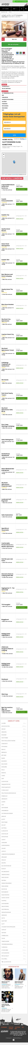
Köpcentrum (5, 836)
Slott (3, 924)
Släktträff (4, 921)
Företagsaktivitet (6, 787)
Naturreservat (5, 871)
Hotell (10, 12)
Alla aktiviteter (7, 962)
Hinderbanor (5, 810)
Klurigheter (5, 831)
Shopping (4, 900)
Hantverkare (5, 807)
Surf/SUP (4, 929)
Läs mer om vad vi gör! (20, 1034)
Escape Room (5, 781)
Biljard (3, 758)
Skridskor (4, 915)
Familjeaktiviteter (6, 784)
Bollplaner (4, 764)
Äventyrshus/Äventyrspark (8, 740)
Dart (3, 778)
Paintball (4, 880)
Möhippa (4, 863)
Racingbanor (5, 892)
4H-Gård (4, 723)
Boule (3, 769)
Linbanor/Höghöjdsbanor (8, 854)
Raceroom (4, 889)
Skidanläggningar (6, 912)
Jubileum (4, 816)
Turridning (4, 947)
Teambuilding (5, 935)
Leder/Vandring (5, 845)
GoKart (3, 801)
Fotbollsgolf (5, 790)
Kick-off (4, 825)
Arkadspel (4, 732)
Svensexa (4, 932)
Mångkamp (4, 857)
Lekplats (4, 851)
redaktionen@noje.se (17, 1038)
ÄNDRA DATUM (19, 218)
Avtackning (4, 746)
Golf (3, 804)
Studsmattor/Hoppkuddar (8, 926)
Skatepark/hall (5, 909)
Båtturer (4, 755)
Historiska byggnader (7, 813)
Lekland (4, 848)
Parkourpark (5, 886)
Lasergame (4, 842)
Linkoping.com (4, 12)
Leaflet (6, 174)
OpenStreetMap (15, 174)
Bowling (4, 772)
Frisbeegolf (4, 796)
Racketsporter (5, 895)
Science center (5, 897)
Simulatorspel (5, 906)
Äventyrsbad (5, 737)
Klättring (4, 828)
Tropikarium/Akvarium (7, 944)
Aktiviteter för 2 (6, 726)
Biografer (4, 761)
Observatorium (5, 874)
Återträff (4, 735)
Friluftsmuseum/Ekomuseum (9, 793)
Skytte (3, 918)
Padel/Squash (5, 877)
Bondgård (4, 767)
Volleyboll (4, 958)
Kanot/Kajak (4, 822)
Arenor (3, 729)
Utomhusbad (5, 950)
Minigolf (4, 860)
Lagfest (3, 839)
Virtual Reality (5, 956)
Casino (3, 775)
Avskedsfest (5, 743)
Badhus (3, 749)
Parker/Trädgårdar (6, 883)
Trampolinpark (5, 941)
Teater (3, 938)
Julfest (3, 819)
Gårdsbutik (4, 799)
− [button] (3, 157)
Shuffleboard (5, 903)
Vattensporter (5, 953)
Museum (4, 868)
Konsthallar (5, 833)
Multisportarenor (6, 865)
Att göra (6, 8)
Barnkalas (4, 752)
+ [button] (3, 154)
